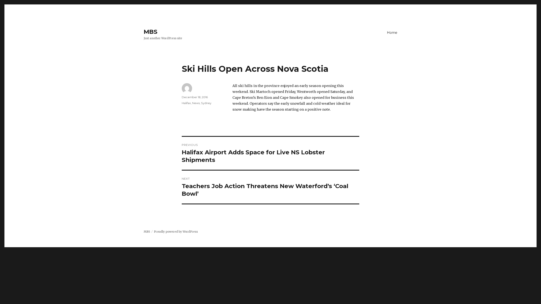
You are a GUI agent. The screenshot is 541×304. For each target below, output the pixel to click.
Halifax (186, 103)
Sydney (206, 103)
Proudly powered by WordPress (176, 231)
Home (392, 33)
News (196, 103)
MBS (150, 31)
